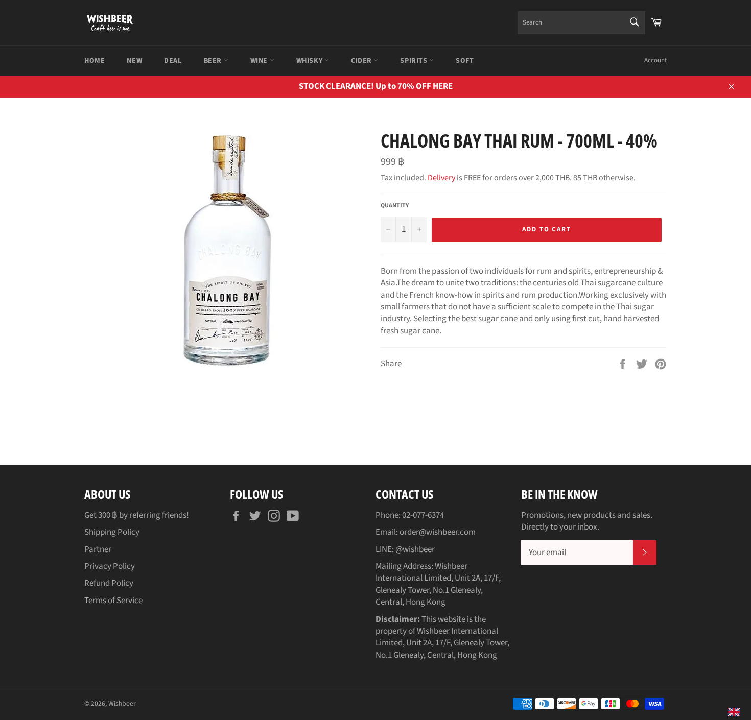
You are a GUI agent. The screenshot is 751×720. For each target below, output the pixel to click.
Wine (260, 61)
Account (655, 60)
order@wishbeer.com (438, 532)
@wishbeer (415, 549)
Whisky (310, 61)
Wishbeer (122, 703)
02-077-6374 (423, 515)
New (134, 61)
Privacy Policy (109, 566)
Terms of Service (113, 600)
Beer (214, 61)
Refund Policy (108, 583)
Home (94, 61)
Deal (172, 61)
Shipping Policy (111, 532)
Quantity (395, 206)
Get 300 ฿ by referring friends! (136, 515)
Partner (97, 549)
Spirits (414, 61)
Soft (465, 61)
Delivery (441, 177)
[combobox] (581, 22)
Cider (362, 61)
